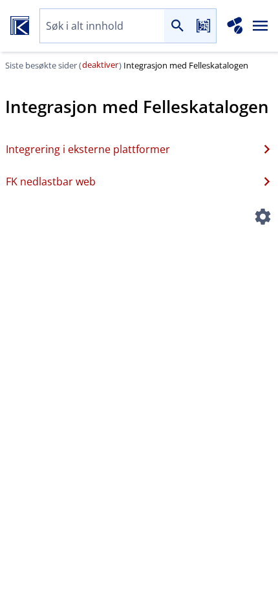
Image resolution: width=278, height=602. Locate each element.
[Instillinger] (262, 218)
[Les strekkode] (203, 26)
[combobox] (102, 26)
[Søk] (177, 26)
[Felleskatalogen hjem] (20, 26)
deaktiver (100, 64)
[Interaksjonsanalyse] (235, 26)
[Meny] (260, 26)
